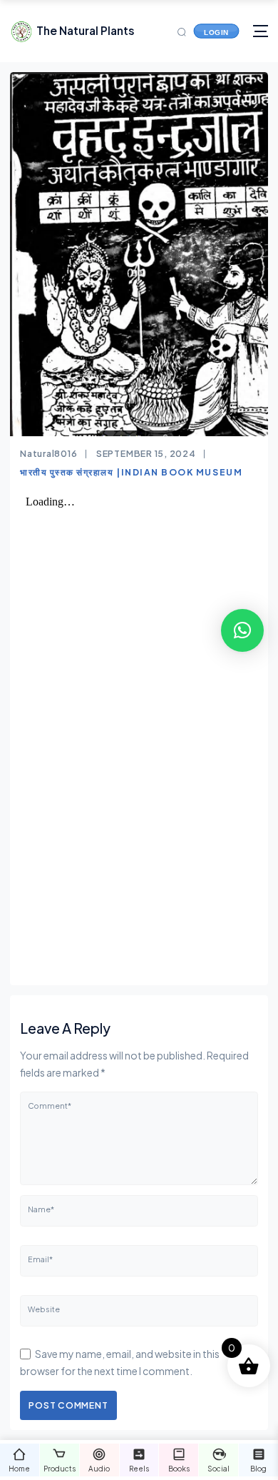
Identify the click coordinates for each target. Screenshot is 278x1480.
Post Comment (68, 1405)
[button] (242, 630)
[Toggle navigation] (260, 31)
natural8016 (48, 453)
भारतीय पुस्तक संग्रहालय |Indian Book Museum (131, 472)
